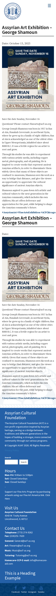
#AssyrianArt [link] (9, 212)
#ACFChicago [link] (48, 212)
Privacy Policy (12, 450)
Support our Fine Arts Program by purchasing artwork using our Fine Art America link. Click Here (27, 495)
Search (8, 457)
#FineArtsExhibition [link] (28, 212)
